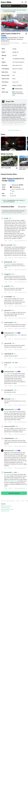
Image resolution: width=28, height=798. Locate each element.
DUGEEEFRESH (8, 438)
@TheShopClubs (12, 481)
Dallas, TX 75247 (17, 85)
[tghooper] (2, 310)
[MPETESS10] (2, 262)
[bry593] (2, 286)
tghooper (6, 310)
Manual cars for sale (6, 506)
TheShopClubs (18, 88)
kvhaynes (6, 362)
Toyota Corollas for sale (7, 509)
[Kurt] (2, 218)
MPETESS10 (7, 262)
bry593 (6, 286)
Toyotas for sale (5, 507)
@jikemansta (17, 335)
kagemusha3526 (8, 426)
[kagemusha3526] (2, 426)
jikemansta (15, 185)
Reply (10, 240)
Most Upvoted (22, 206)
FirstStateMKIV (8, 296)
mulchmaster (7, 322)
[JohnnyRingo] (2, 390)
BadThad (6, 399)
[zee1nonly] (2, 343)
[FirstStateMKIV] (2, 297)
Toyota (14, 48)
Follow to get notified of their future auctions (14, 201)
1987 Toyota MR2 (6, 168)
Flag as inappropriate (19, 240)
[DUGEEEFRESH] (2, 438)
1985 (27, 500)
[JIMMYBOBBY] (2, 354)
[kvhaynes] (2, 363)
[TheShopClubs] (13, 88)
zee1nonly (7, 343)
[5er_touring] (2, 245)
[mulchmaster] (2, 322)
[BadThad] (2, 399)
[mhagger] (2, 274)
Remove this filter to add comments (12, 212)
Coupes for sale (5, 510)
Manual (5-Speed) (11, 500)
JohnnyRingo (7, 390)
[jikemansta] (11, 185)
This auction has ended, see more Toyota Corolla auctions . (14, 10)
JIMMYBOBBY (8, 353)
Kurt (5, 218)
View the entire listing (13, 130)
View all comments (14, 493)
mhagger (6, 274)
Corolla (14, 52)
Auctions (3, 500)
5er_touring (7, 245)
